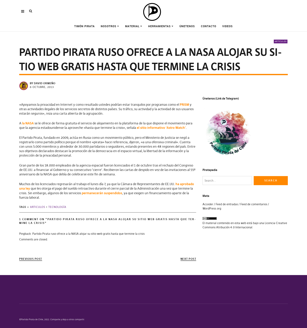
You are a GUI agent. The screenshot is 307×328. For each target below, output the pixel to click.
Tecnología (57, 207)
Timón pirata (84, 26)
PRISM (184, 105)
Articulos (37, 207)
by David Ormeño (42, 83)
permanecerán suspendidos (102, 193)
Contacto (208, 26)
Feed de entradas (227, 204)
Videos (227, 26)
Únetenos (187, 26)
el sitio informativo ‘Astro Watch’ (161, 128)
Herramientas (159, 26)
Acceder (208, 204)
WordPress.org (212, 208)
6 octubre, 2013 (42, 87)
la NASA (28, 123)
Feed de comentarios (253, 204)
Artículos (281, 41)
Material (132, 26)
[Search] (30, 11)
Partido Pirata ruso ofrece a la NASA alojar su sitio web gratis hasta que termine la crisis (88, 233)
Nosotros (108, 26)
